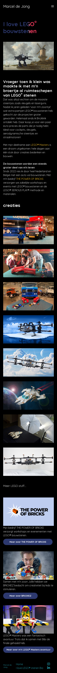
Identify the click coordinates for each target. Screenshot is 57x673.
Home (19, 664)
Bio (41, 668)
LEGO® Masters (40, 144)
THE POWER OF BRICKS (29, 178)
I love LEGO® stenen (27, 668)
